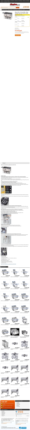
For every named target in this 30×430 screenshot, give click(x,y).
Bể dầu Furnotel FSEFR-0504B (24, 312)
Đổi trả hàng (20, 0)
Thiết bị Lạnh (20, 9)
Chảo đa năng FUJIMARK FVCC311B (4, 397)
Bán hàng (27, 0)
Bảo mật (18, 405)
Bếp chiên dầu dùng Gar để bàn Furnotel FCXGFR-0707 (24, 337)
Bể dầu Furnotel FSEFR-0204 (24, 288)
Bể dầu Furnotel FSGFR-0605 (14, 324)
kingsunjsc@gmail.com (4, 423)
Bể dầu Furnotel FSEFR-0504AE (15, 300)
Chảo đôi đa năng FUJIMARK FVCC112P (4, 361)
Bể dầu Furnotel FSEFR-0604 (4, 336)
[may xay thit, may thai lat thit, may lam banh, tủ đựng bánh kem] (15, 4)
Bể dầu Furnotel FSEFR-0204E (14, 276)
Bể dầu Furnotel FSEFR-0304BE (5, 288)
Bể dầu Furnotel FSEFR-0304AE (24, 276)
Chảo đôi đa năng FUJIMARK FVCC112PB (14, 361)
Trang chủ (2, 0)
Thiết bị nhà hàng (4, 9)
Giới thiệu (18, 402)
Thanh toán (24, 0)
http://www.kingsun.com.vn (6, 422)
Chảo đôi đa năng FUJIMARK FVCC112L (24, 361)
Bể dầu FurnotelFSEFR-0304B (4, 300)
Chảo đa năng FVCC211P (4, 384)
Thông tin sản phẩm (7, 0)
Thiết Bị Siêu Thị (15, 9)
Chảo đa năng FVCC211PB (14, 384)
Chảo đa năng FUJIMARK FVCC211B (23, 373)
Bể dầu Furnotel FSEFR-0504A (5, 276)
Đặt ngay (18, 35)
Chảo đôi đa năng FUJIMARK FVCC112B (24, 349)
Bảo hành (16, 0)
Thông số (4, 163)
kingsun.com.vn (20, 414)
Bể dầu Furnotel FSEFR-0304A (14, 288)
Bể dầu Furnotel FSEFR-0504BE (24, 300)
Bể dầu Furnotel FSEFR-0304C (24, 324)
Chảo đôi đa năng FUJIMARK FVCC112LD (4, 373)
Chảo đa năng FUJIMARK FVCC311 (23, 385)
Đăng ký (28, 415)
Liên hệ (24, 9)
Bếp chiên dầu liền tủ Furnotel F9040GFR (5, 349)
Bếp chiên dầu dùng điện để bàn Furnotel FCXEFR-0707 (14, 337)
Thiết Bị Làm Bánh (10, 9)
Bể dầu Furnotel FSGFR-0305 (4, 312)
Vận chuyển (18, 406)
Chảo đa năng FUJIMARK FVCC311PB (14, 397)
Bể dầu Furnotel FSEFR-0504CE (15, 312)
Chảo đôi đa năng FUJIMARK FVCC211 (14, 373)
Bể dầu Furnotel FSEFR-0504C (5, 324)
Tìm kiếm (17, 7)
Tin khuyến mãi (12, 0)
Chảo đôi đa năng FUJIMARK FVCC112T (14, 349)
